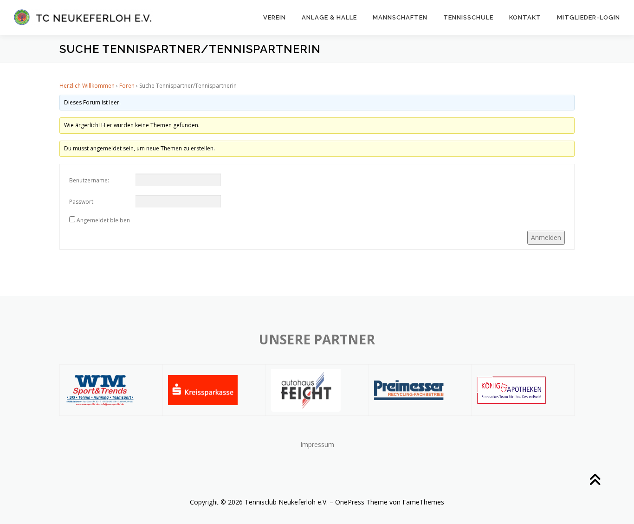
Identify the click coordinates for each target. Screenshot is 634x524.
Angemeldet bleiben (103, 220)
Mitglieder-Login (588, 17)
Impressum (317, 444)
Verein (274, 17)
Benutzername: (89, 180)
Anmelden (546, 237)
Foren (127, 86)
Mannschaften (400, 17)
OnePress (349, 502)
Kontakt (525, 17)
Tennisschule (468, 17)
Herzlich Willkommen (87, 86)
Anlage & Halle (329, 17)
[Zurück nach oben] (594, 480)
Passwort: (82, 202)
